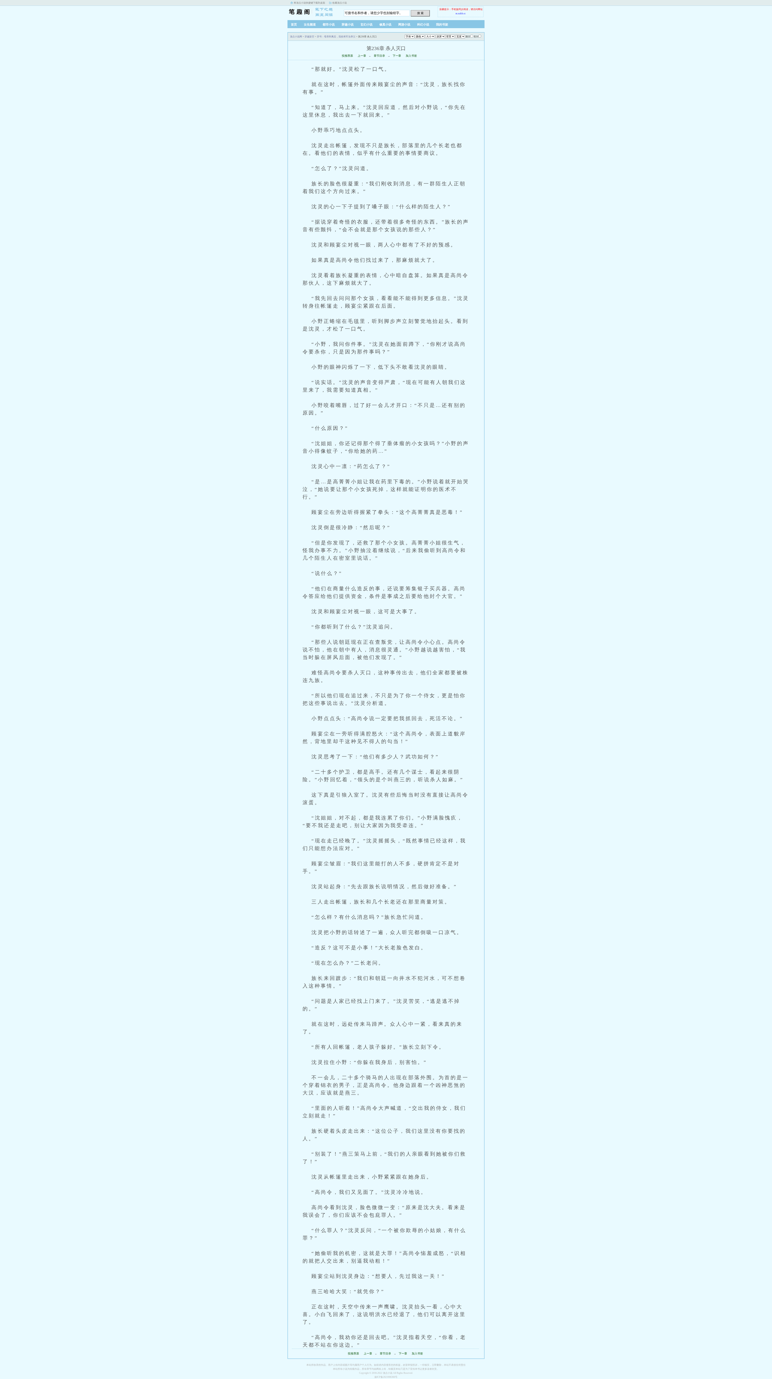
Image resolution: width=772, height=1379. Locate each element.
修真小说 (385, 24)
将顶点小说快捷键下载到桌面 (309, 2)
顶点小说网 (312, 12)
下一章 (397, 55)
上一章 (362, 55)
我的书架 (442, 24)
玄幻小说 (366, 24)
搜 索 (420, 13)
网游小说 (404, 24)
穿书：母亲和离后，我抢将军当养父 (336, 36)
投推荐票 (347, 55)
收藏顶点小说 (339, 2)
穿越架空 (309, 36)
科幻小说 (423, 24)
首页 (294, 24)
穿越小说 (348, 24)
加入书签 (411, 55)
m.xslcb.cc (461, 13)
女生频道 (310, 24)
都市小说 (329, 24)
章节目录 (379, 55)
